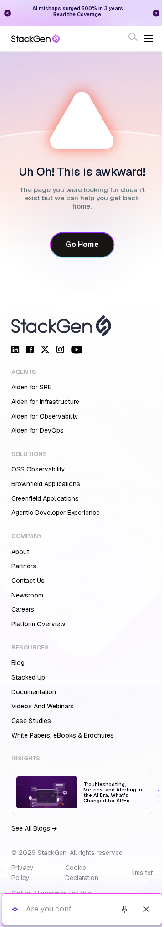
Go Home (82, 244)
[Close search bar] (139, 909)
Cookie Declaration (81, 873)
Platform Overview (38, 624)
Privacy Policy (22, 873)
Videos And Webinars (42, 706)
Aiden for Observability (44, 416)
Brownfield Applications (45, 484)
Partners (23, 566)
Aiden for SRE (31, 387)
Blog (18, 663)
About (20, 552)
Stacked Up (28, 677)
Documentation (33, 692)
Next (148, 13)
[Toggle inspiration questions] (15, 909)
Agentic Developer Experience (55, 512)
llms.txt (142, 873)
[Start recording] (117, 909)
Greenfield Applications (45, 498)
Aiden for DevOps (37, 430)
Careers (22, 609)
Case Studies (31, 721)
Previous (7, 13)
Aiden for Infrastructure (45, 402)
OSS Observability (38, 469)
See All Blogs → (34, 828)
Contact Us (28, 580)
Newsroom (27, 595)
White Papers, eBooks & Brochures (62, 735)
